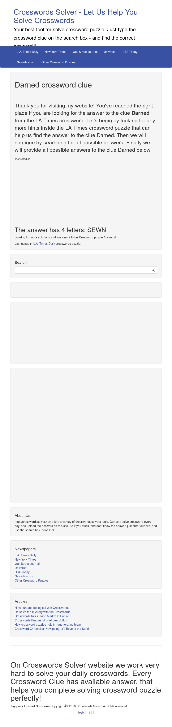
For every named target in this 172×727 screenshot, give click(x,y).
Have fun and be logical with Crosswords (42, 607)
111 (90, 712)
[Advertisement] (50, 191)
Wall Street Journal (85, 52)
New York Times (55, 52)
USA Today (129, 52)
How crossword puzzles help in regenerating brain (48, 624)
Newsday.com (26, 62)
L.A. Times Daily (27, 52)
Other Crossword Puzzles (58, 62)
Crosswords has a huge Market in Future (42, 616)
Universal (110, 52)
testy (81, 712)
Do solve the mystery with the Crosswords (42, 612)
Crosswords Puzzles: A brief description (41, 620)
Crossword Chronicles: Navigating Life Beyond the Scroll (52, 628)
